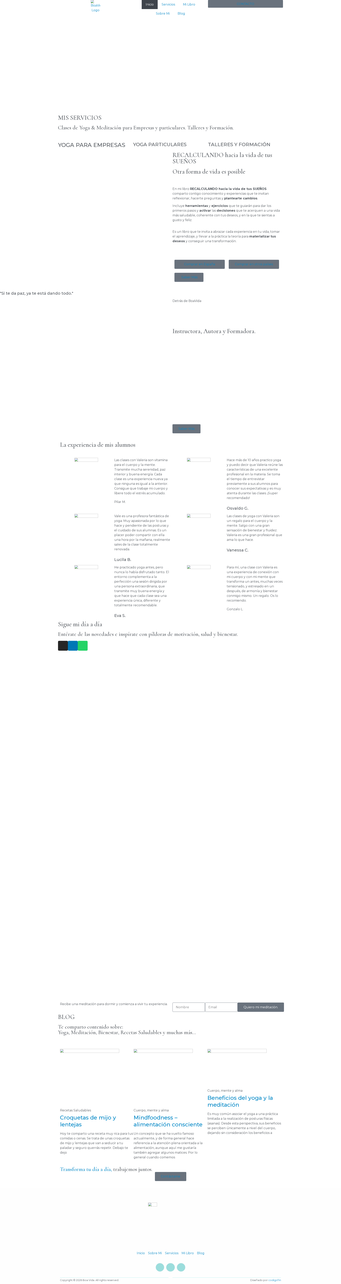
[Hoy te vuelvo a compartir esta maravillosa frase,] (170, 685)
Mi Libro (189, 4)
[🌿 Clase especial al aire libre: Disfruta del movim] (245, 892)
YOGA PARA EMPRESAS (91, 145)
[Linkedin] (73, 646)
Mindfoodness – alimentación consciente (168, 1121)
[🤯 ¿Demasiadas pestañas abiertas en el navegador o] (245, 706)
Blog (181, 13)
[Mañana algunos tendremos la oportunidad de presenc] (96, 718)
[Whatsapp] (83, 646)
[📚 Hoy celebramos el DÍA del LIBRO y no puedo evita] (96, 928)
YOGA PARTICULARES (159, 144)
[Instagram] (63, 646)
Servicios (168, 4)
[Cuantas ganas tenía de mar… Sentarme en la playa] (170, 798)
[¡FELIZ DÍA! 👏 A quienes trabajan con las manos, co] (245, 807)
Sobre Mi (163, 13)
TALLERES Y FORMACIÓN (239, 144)
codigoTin (274, 1280)
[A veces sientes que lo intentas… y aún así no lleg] (96, 819)
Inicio (150, 4)
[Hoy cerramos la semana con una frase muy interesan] (170, 909)
